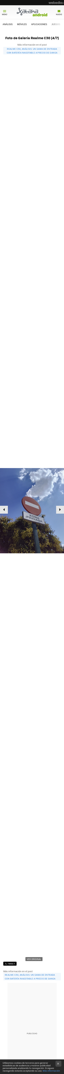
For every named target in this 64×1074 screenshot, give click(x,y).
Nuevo (59, 14)
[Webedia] (56, 3)
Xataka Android (32, 12)
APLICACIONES (39, 24)
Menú (4, 14)
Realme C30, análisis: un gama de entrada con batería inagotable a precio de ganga (32, 50)
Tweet (11, 963)
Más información (51, 1070)
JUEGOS (56, 24)
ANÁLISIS (8, 24)
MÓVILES (22, 24)
